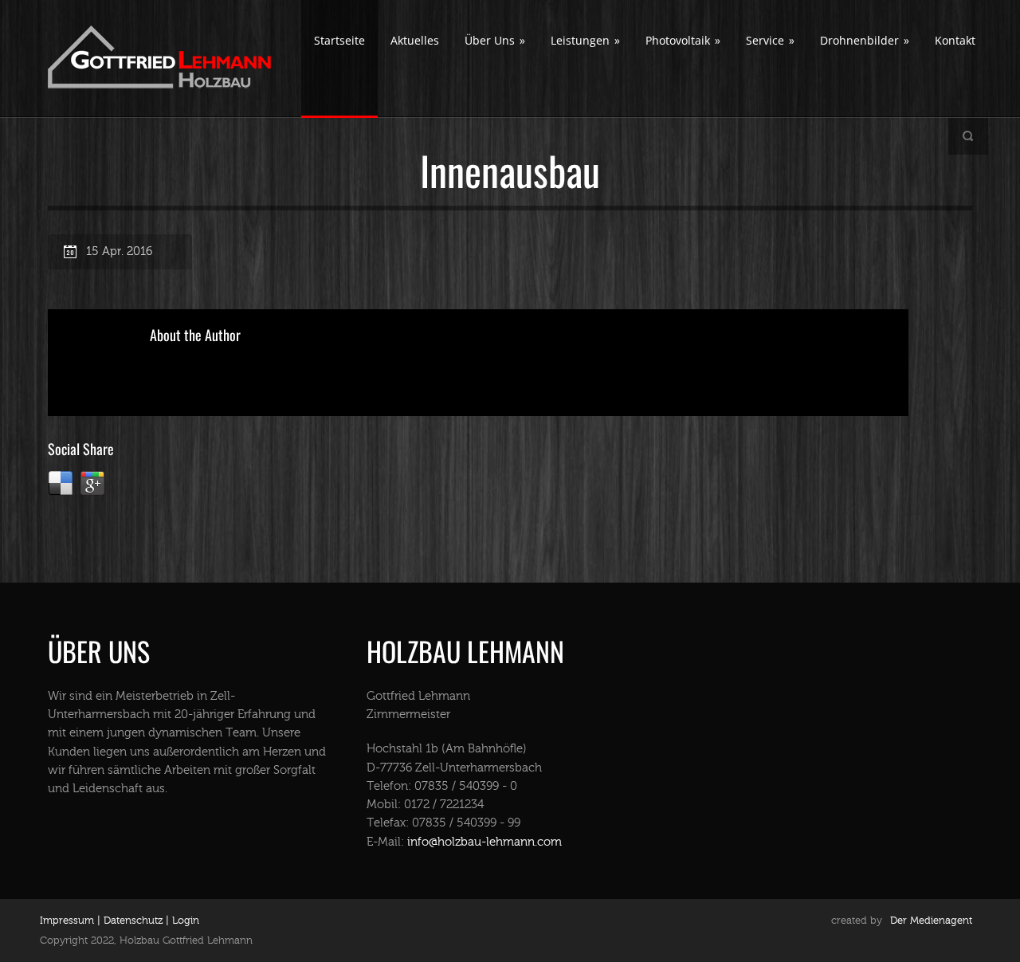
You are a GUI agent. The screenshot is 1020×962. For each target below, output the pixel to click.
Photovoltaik (682, 40)
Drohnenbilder (864, 40)
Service (770, 40)
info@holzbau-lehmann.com (484, 842)
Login (185, 920)
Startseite (339, 40)
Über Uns (495, 40)
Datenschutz (131, 920)
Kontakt (955, 40)
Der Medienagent (931, 920)
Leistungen (585, 40)
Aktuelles (414, 40)
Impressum (67, 920)
